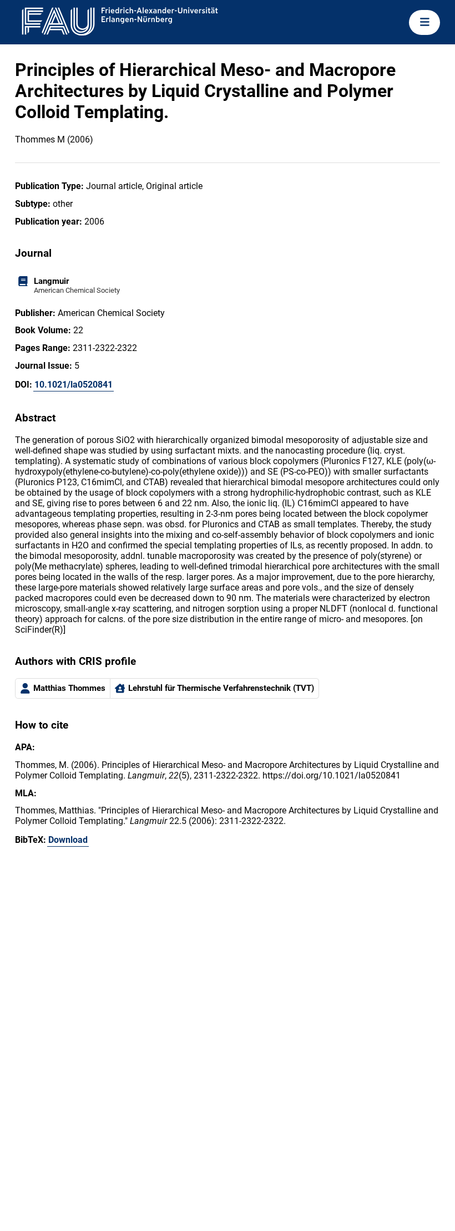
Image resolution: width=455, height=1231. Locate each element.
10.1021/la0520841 (73, 384)
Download (68, 840)
